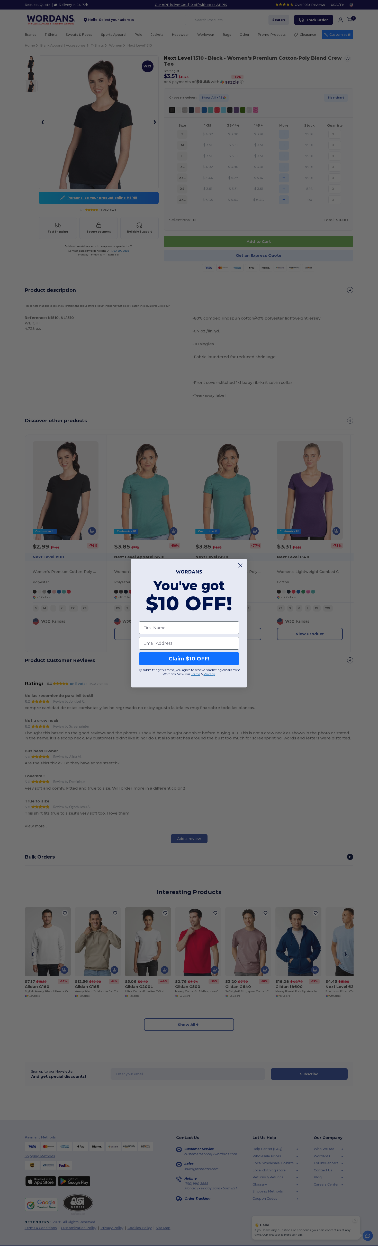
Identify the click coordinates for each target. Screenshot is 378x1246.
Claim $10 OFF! (189, 659)
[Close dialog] (240, 565)
